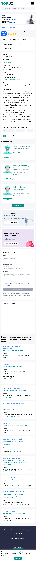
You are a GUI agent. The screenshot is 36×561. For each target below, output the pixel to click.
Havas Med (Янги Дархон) (11, 478)
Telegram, (6, 79)
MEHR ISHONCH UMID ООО (11, 388)
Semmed (6, 364)
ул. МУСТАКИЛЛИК (20, 504)
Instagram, (12, 79)
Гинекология (20, 131)
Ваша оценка (8, 264)
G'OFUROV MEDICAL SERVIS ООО (13, 404)
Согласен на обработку (17, 284)
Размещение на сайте (17, 538)
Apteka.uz (14, 530)
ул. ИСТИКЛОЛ (14, 451)
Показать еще (18, 205)
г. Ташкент (6, 355)
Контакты (18, 543)
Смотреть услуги (11, 222)
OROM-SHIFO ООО (9, 511)
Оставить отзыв (18, 289)
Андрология (18, 513)
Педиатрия (6, 366)
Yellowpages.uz (27, 530)
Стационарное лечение (10, 497)
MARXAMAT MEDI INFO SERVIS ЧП (14, 492)
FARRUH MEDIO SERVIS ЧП (11, 458)
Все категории (18, 533)
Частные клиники (8, 390)
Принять (18, 558)
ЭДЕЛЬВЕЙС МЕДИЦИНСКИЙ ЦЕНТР (15, 439)
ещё (21, 350)
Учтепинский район (15, 485)
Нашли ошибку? (11, 136)
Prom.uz (20, 530)
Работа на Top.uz (18, 547)
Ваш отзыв (7, 271)
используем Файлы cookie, (12, 552)
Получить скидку (11, 243)
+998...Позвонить (8, 62)
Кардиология (7, 350)
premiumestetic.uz (8, 74)
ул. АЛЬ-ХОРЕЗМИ (8, 471)
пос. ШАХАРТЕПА (11, 416)
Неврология (16, 350)
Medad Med (6, 423)
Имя (5, 255)
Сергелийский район (16, 371)
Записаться (8, 157)
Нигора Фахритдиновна (21, 146)
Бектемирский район (16, 430)
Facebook (19, 79)
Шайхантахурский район (17, 355)
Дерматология (8, 131)
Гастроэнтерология (9, 425)
